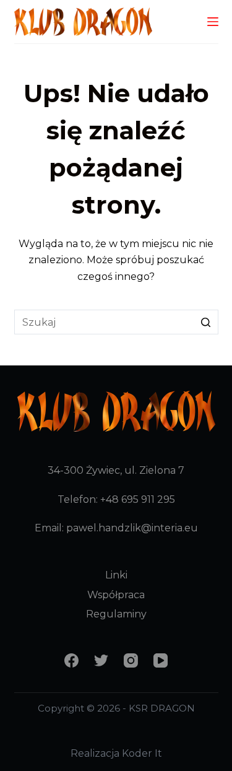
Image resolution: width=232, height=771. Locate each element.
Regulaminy (116, 614)
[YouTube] (160, 660)
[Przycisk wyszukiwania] (206, 322)
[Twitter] (101, 660)
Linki (116, 575)
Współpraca (116, 595)
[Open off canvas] (212, 21)
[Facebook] (71, 660)
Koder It (142, 753)
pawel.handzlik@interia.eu (132, 528)
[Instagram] (131, 660)
